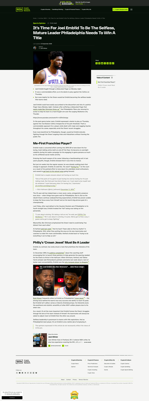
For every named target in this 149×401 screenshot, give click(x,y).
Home (35, 18)
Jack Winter (44, 48)
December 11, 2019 (67, 189)
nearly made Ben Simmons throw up (46, 109)
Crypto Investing (92, 370)
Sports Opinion (39, 23)
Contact (68, 379)
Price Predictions (92, 363)
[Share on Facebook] (105, 63)
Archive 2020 (42, 18)
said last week (46, 229)
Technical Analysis (93, 366)
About (62, 379)
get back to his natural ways (53, 171)
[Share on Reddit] (102, 63)
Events (106, 370)
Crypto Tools (91, 373)
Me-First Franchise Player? (106, 82)
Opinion (73, 366)
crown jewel (79, 298)
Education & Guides (109, 363)
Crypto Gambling (125, 366)
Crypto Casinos (125, 363)
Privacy (75, 379)
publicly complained (56, 253)
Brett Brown (37, 298)
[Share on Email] (110, 63)
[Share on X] (97, 63)
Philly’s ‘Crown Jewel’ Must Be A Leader (106, 86)
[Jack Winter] (40, 340)
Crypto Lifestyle (108, 366)
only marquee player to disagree (76, 262)
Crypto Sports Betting (127, 370)
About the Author (53, 334)
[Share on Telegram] (108, 63)
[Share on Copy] (113, 63)
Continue (12, 397)
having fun (75, 167)
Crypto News (75, 363)
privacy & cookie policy (13, 394)
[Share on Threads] (99, 63)
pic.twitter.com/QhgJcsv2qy (45, 186)
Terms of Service (83, 379)
